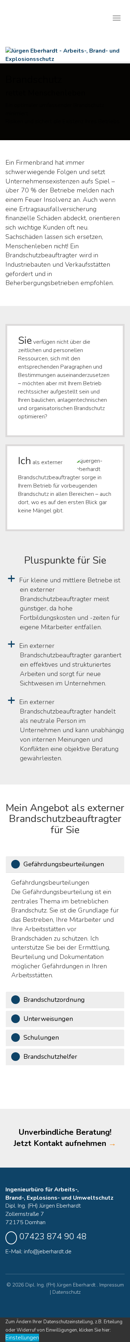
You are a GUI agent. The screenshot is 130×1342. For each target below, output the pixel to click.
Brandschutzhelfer (50, 1056)
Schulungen (41, 1037)
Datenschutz (66, 1292)
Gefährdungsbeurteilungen (63, 864)
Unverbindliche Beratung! (65, 1138)
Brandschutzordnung (54, 999)
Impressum (111, 1284)
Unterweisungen (48, 1018)
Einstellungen (22, 1338)
